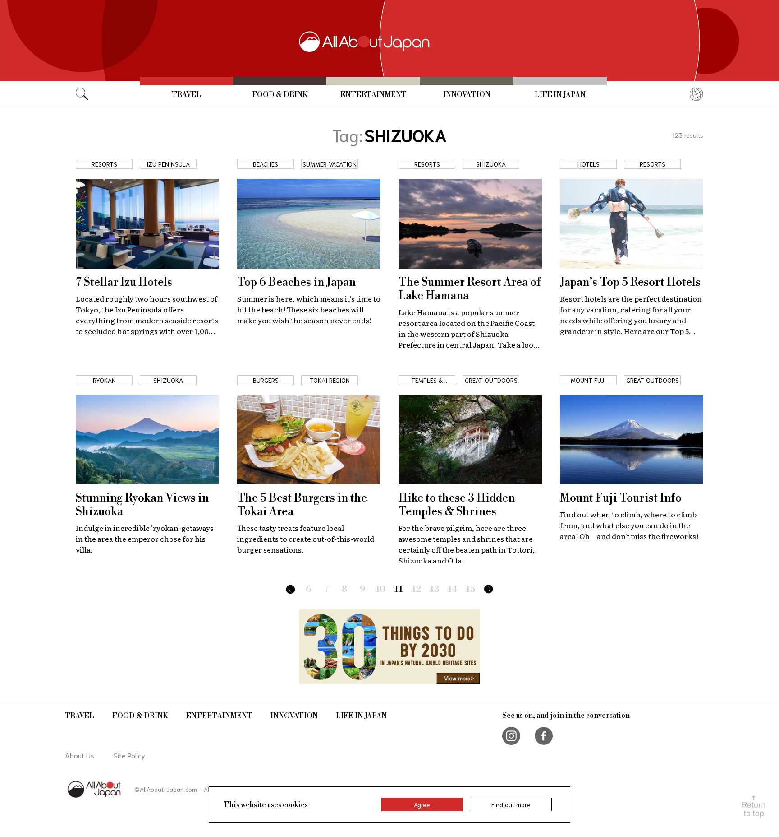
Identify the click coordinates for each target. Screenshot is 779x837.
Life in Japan (560, 94)
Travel (186, 94)
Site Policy (129, 755)
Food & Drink (280, 94)
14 (453, 589)
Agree (422, 804)
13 (434, 589)
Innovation (466, 94)
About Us (79, 755)
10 (380, 589)
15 (470, 589)
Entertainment (373, 94)
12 (416, 589)
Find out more (510, 804)
